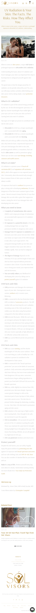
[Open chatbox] (32, 609)
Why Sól (8, 605)
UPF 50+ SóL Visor (27, 454)
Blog (4, 605)
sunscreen (19, 302)
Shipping (21, 607)
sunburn (20, 185)
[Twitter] (16, 600)
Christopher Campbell (22, 490)
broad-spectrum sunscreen (26, 452)
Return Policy (15, 607)
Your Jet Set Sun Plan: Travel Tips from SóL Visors (17, 533)
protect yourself (10, 279)
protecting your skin (25, 449)
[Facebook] (13, 600)
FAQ (18, 605)
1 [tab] (15, 546)
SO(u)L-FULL (30, 605)
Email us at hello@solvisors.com (18, 561)
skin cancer (16, 65)
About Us (14, 605)
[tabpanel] (18, 526)
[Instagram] (19, 600)
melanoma (24, 188)
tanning (17, 349)
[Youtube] (22, 600)
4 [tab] (20, 546)
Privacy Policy (23, 605)
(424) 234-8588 (18, 559)
